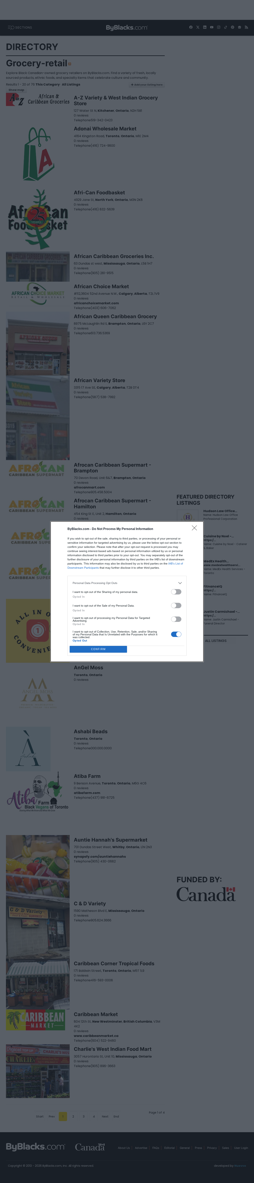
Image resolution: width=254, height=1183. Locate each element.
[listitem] (127, 583)
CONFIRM (98, 649)
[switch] (176, 591)
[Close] (195, 529)
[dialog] (127, 591)
